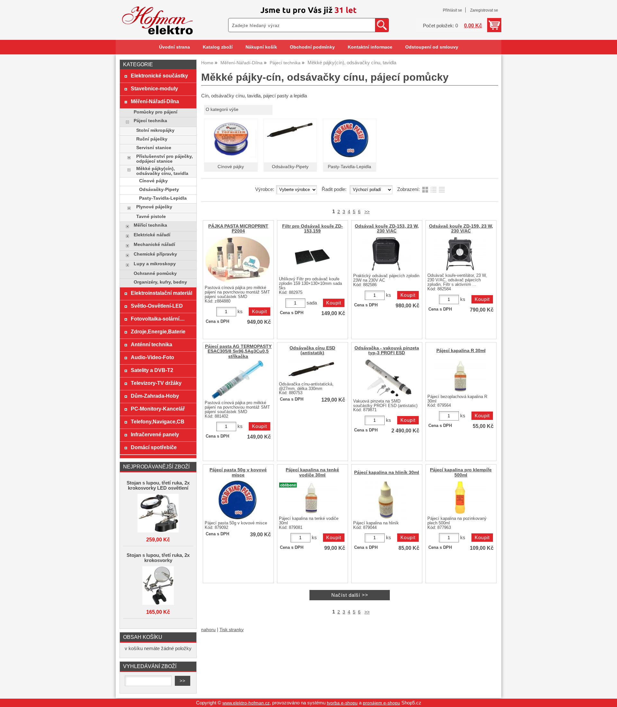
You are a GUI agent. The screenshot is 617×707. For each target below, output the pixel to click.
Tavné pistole (151, 216)
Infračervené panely (155, 434)
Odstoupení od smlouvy (431, 47)
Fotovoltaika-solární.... (157, 319)
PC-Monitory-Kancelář (158, 409)
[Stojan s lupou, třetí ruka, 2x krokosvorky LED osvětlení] (158, 513)
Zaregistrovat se (484, 10)
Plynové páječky (154, 206)
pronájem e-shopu (381, 703)
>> (367, 211)
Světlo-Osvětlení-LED (157, 306)
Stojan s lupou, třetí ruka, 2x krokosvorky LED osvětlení (158, 485)
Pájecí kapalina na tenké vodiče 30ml (312, 472)
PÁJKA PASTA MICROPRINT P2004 (238, 228)
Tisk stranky (231, 629)
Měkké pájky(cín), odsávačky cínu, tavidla (162, 171)
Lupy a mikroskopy (155, 263)
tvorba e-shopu (342, 703)
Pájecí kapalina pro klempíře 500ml (461, 472)
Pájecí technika (150, 120)
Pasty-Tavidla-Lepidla (349, 166)
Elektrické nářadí (152, 234)
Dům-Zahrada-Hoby (155, 396)
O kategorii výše (222, 109)
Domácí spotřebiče (154, 447)
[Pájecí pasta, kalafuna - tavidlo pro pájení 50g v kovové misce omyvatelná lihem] (237, 500)
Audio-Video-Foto (152, 357)
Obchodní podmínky (312, 47)
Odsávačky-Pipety (290, 166)
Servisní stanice (153, 147)
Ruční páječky (151, 139)
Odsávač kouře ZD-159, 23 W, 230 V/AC (461, 228)
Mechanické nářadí (154, 244)
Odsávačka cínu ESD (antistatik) (312, 350)
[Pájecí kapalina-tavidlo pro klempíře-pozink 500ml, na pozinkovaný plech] (460, 498)
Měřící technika (150, 225)
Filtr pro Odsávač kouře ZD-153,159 (312, 228)
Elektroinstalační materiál (161, 293)
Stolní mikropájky (155, 130)
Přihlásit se (452, 10)
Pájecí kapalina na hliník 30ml (386, 472)
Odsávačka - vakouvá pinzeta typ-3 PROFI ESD (386, 350)
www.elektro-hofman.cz (246, 703)
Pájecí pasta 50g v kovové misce (238, 472)
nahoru (208, 629)
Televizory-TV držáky (156, 383)
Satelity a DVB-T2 (152, 370)
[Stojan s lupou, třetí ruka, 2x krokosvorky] (158, 586)
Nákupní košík (261, 47)
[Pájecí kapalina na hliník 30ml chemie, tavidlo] (385, 500)
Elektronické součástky (159, 75)
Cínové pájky (231, 166)
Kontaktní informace (370, 47)
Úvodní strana (174, 47)
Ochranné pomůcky (155, 273)
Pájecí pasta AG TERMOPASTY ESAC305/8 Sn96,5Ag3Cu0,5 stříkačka (238, 351)
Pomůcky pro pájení (155, 112)
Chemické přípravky (155, 254)
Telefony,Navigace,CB (157, 421)
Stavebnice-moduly (154, 88)
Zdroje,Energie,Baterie (158, 331)
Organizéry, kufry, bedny (160, 282)
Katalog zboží (218, 47)
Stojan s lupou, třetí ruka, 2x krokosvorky (158, 558)
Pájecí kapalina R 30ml (461, 350)
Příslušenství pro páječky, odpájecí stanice (164, 159)
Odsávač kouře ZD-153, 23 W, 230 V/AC (387, 228)
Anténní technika (151, 344)
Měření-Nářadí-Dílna (155, 101)
